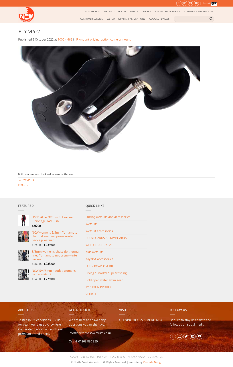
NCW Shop (90, 11)
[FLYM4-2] (109, 106)
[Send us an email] (190, 3)
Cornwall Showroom (198, 11)
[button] (209, 3)
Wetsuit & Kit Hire (115, 11)
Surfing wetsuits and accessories (108, 217)
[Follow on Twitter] (186, 337)
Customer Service (91, 18)
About (74, 356)
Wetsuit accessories (99, 231)
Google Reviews (159, 18)
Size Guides (88, 356)
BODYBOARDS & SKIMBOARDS (106, 238)
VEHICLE (91, 294)
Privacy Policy (137, 356)
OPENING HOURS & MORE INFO (140, 320)
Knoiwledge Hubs (166, 11)
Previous (26, 180)
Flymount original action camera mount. (103, 39)
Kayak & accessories (99, 259)
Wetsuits (92, 224)
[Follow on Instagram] (184, 3)
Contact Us (155, 356)
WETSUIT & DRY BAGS (100, 245)
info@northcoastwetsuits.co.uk (90, 333)
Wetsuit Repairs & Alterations (126, 18)
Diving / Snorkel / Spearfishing (106, 273)
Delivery (102, 356)
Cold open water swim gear (104, 280)
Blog (146, 11)
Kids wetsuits (95, 252)
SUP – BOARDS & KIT (99, 266)
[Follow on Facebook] (178, 3)
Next (23, 185)
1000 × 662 (65, 39)
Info (133, 11)
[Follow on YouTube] (196, 3)
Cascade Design (152, 362)
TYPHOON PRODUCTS (100, 287)
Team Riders (117, 356)
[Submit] (211, 19)
